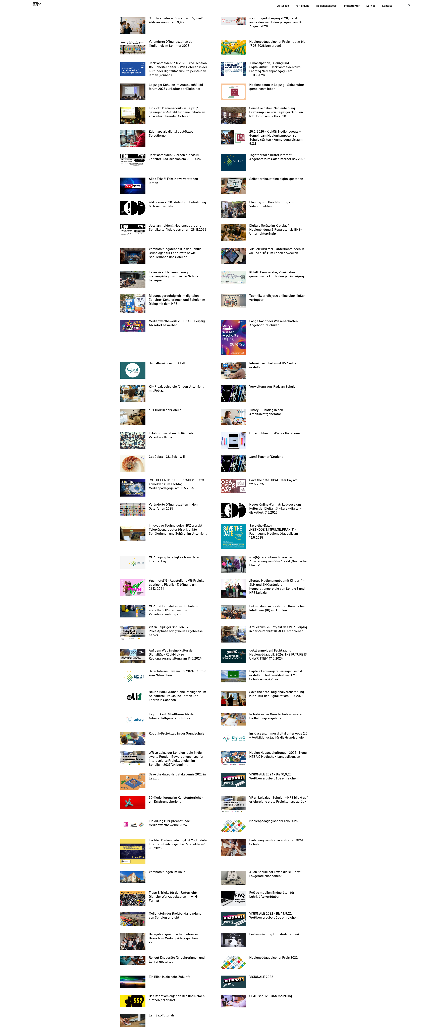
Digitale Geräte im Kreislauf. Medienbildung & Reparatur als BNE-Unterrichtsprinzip (275, 229)
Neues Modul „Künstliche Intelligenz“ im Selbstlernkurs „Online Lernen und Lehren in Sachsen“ (177, 696)
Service (371, 5)
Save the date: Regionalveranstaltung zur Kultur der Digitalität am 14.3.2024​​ (276, 694)
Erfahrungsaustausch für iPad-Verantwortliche (171, 435)
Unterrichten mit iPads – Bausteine (274, 433)
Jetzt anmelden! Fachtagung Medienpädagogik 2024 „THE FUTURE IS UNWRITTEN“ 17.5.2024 (278, 654)
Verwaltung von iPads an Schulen (273, 386)
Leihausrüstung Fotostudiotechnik (274, 934)
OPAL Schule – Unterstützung (270, 996)
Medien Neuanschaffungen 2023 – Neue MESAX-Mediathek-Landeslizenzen (278, 754)
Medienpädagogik (326, 5)
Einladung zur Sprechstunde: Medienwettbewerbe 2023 (170, 823)
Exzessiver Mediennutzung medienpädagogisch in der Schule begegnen (173, 276)
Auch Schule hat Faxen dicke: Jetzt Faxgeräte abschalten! (274, 874)
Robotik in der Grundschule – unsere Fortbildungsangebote (275, 716)
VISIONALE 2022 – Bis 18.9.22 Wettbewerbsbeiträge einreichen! (274, 915)
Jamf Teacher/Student (266, 456)
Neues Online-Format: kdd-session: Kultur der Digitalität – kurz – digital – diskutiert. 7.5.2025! (275, 508)
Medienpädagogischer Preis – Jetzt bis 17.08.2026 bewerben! (277, 43)
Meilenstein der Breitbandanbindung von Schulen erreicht (175, 915)
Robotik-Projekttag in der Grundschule (176, 733)
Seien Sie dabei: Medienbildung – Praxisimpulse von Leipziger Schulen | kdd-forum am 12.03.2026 (276, 112)
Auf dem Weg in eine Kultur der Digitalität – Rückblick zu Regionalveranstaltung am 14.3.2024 (175, 654)
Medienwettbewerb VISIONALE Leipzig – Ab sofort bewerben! (178, 323)
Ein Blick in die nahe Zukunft (169, 977)
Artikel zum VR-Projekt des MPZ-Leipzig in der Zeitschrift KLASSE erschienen (278, 629)
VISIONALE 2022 (261, 977)
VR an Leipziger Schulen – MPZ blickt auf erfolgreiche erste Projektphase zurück (278, 799)
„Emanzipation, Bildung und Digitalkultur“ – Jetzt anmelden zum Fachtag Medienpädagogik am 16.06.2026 (275, 69)
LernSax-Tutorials (162, 1015)
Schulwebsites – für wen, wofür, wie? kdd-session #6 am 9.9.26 (176, 20)
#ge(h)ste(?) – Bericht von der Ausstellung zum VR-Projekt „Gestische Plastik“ (278, 561)
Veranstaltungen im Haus (167, 872)
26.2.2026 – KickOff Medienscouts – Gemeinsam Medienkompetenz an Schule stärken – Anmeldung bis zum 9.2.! (276, 137)
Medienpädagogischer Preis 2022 (273, 957)
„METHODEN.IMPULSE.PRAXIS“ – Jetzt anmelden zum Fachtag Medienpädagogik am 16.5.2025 (176, 484)
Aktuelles (283, 5)
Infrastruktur (352, 5)
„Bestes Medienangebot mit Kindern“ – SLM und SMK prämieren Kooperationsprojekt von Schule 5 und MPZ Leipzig (277, 586)
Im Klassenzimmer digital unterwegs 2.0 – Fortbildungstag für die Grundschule (278, 735)
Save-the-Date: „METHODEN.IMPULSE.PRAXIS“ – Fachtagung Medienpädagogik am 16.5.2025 (273, 531)
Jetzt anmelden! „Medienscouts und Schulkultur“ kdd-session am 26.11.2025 (177, 227)
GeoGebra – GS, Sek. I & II (167, 456)
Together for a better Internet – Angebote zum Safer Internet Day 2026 (277, 157)
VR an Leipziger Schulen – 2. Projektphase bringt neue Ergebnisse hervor (176, 631)
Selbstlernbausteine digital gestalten (276, 179)
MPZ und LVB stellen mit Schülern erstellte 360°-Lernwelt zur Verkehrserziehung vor (173, 610)
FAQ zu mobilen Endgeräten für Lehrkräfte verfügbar (271, 894)
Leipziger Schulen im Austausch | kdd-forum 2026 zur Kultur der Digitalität (176, 87)
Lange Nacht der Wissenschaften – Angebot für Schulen (274, 323)
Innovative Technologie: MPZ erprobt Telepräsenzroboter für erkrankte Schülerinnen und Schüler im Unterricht (178, 529)
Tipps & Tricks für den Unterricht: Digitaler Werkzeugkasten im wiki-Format (173, 896)
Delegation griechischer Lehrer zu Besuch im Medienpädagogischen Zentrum (173, 938)
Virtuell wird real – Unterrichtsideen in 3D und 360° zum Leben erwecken (276, 251)
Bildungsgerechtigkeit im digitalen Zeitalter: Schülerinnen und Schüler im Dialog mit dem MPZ (177, 299)
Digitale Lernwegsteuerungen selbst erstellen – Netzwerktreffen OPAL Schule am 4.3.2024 (275, 675)
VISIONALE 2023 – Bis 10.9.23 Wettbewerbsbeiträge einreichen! (274, 776)
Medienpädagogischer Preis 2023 (273, 821)
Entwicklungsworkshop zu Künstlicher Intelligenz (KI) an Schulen (277, 608)
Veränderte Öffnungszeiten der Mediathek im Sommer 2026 (171, 43)
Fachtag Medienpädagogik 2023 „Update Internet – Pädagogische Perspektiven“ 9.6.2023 (178, 844)
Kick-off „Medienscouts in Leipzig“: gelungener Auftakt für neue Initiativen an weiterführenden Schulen (177, 112)
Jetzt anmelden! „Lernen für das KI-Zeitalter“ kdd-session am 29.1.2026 (175, 157)
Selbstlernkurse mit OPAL (167, 363)
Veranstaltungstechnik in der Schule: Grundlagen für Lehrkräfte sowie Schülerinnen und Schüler (176, 253)
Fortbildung (302, 5)
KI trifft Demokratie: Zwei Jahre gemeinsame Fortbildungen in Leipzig (276, 274)
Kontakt (387, 5)
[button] (409, 5)
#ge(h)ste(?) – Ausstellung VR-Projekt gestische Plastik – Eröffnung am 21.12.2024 (176, 584)
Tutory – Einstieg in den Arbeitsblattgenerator (266, 412)
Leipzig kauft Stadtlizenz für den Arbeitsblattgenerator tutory (172, 716)
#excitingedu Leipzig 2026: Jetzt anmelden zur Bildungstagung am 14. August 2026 (275, 22)
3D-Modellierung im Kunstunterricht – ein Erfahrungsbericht (176, 799)
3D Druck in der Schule (165, 410)
